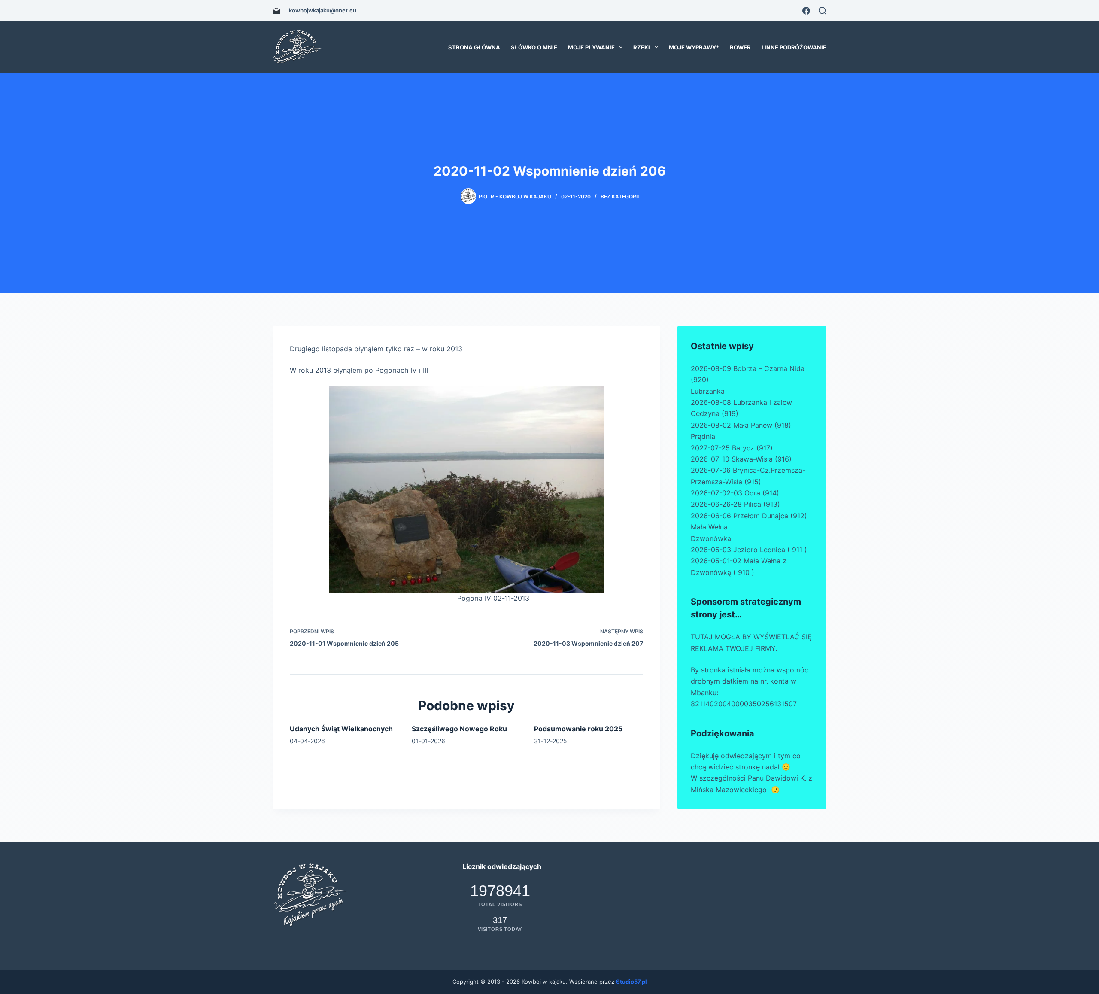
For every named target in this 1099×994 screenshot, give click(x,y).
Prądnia (703, 436)
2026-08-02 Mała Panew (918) (741, 425)
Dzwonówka (711, 538)
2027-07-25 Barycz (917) (732, 448)
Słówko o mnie (534, 47)
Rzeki (641, 47)
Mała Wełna (709, 527)
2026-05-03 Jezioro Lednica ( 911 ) (749, 549)
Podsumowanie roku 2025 (578, 728)
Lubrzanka (708, 391)
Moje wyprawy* (694, 47)
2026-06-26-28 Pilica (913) (735, 504)
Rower (740, 47)
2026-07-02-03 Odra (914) (735, 493)
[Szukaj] (822, 11)
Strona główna (474, 47)
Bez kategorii (620, 196)
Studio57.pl (631, 981)
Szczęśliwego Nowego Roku (459, 728)
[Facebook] (806, 11)
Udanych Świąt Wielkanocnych (341, 728)
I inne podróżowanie (794, 47)
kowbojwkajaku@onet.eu (322, 10)
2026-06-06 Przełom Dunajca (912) (749, 515)
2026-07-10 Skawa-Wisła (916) (741, 459)
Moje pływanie (591, 47)
